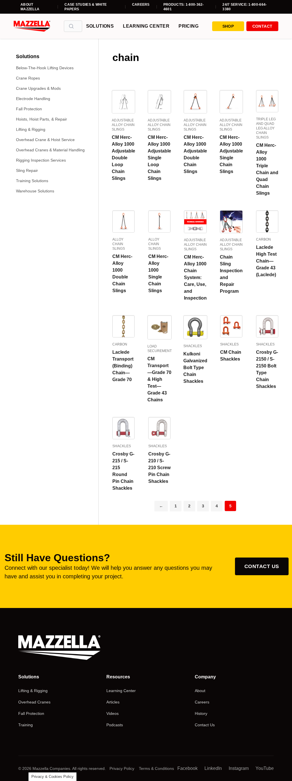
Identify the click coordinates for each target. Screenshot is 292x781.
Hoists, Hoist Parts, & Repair (41, 119)
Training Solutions (32, 180)
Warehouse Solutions (35, 191)
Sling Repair (27, 170)
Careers (141, 5)
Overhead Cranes (34, 702)
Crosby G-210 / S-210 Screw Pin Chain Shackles (159, 467)
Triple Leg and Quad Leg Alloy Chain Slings (266, 128)
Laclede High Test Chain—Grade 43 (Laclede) (266, 261)
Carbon (263, 239)
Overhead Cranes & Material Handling (50, 150)
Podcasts (114, 725)
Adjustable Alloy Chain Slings (123, 124)
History (201, 713)
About (200, 690)
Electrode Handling (33, 98)
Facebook (187, 768)
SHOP (228, 26)
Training (25, 725)
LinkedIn (213, 768)
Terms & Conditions (156, 768)
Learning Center (146, 26)
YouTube (265, 768)
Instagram (239, 768)
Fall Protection (29, 109)
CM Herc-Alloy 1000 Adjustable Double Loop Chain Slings (123, 158)
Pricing (188, 26)
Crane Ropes (28, 78)
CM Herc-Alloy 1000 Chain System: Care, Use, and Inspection (195, 277)
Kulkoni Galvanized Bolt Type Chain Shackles (195, 367)
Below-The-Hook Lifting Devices (45, 68)
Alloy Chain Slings (118, 244)
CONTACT (262, 26)
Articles (112, 702)
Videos (112, 713)
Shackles (192, 346)
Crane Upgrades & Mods (38, 88)
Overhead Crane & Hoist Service (45, 139)
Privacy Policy (122, 768)
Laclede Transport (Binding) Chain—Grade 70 (122, 366)
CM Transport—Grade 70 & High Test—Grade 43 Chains (159, 379)
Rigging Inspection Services (41, 160)
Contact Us (261, 566)
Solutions (100, 26)
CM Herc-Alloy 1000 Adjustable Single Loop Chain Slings (159, 158)
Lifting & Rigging (30, 129)
